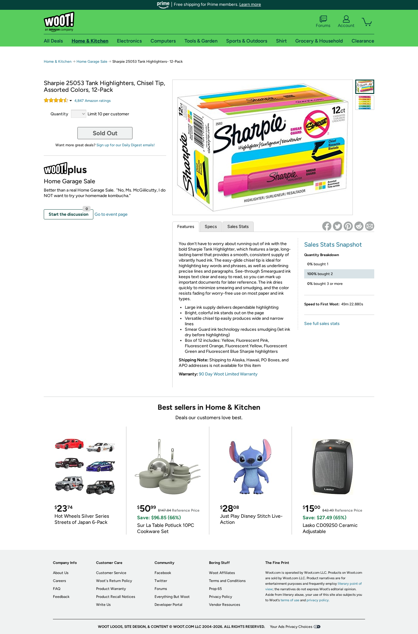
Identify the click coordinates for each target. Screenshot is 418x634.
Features (185, 226)
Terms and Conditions (227, 581)
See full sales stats (322, 323)
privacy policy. (318, 600)
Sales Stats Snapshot (333, 244)
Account (346, 25)
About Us (61, 573)
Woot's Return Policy (114, 581)
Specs (211, 226)
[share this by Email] (369, 226)
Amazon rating (92, 101)
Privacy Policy (220, 597)
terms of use (290, 600)
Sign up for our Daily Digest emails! (125, 145)
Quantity (59, 114)
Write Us (103, 604)
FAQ (56, 589)
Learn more (250, 4)
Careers (59, 581)
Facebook (163, 573)
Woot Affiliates (222, 573)
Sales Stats (238, 226)
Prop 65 (215, 589)
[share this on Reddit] (359, 226)
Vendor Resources (224, 604)
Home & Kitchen (58, 61)
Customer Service (111, 573)
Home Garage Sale (92, 61)
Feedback (61, 597)
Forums (323, 25)
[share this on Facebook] (326, 226)
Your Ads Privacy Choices (291, 627)
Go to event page (111, 214)
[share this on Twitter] (337, 226)
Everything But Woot (172, 597)
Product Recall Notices (115, 597)
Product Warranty (111, 589)
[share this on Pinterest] (348, 226)
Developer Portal (168, 604)
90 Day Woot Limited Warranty (228, 374)
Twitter (161, 581)
